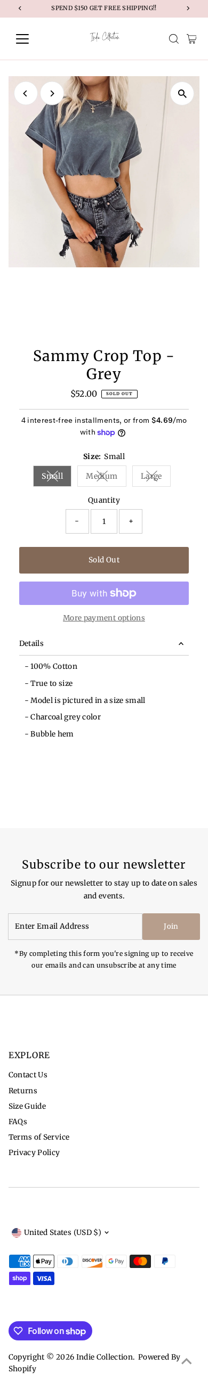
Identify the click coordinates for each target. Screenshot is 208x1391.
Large (156, 478)
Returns (23, 1090)
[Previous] (26, 93)
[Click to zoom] (182, 93)
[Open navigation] (31, 39)
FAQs (18, 1121)
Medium (106, 478)
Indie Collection (104, 1357)
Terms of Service (39, 1137)
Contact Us (28, 1074)
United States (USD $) (62, 1232)
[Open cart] (192, 39)
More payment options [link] (104, 618)
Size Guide (27, 1106)
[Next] (52, 93)
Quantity (104, 500)
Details (31, 643)
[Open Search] (174, 39)
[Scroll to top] (186, 1361)
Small (56, 478)
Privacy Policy (34, 1152)
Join (171, 926)
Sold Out (104, 559)
